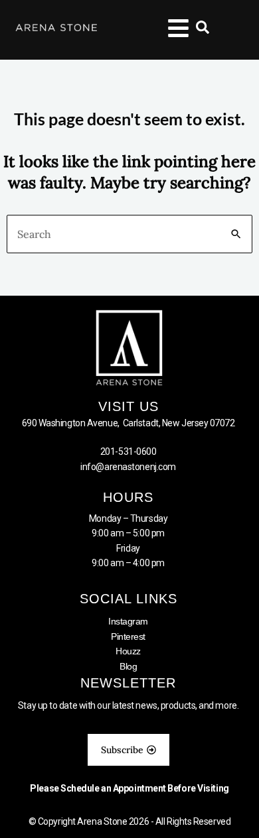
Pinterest (128, 636)
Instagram (128, 621)
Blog (128, 666)
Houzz (128, 651)
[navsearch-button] (196, 30)
